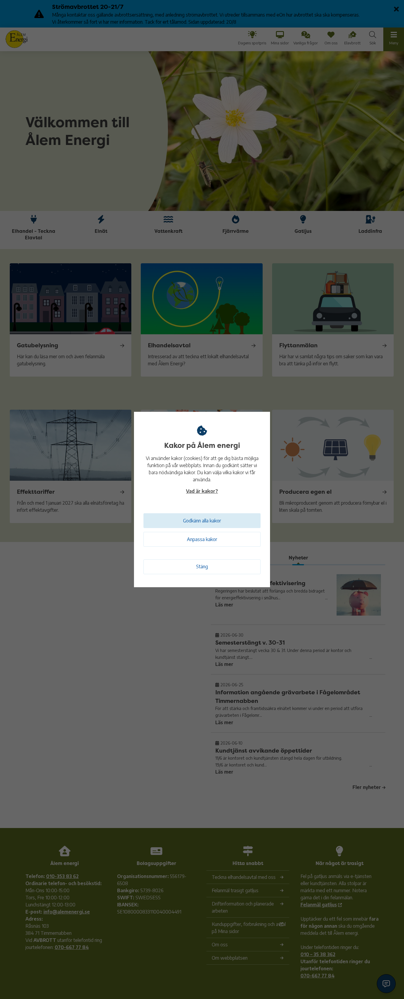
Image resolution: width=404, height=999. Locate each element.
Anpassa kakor (202, 539)
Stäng (202, 566)
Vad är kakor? (202, 491)
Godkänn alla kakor (202, 521)
